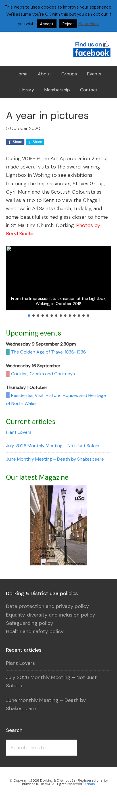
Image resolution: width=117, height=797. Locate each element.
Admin (89, 784)
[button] (29, 315)
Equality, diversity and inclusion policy (50, 614)
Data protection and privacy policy (47, 606)
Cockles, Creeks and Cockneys (43, 374)
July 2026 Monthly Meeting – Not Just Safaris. (53, 446)
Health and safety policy (35, 631)
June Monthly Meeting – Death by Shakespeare (55, 459)
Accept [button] (46, 23)
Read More (88, 24)
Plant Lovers (19, 432)
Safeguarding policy (29, 623)
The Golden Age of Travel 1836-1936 (48, 352)
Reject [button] (68, 23)
